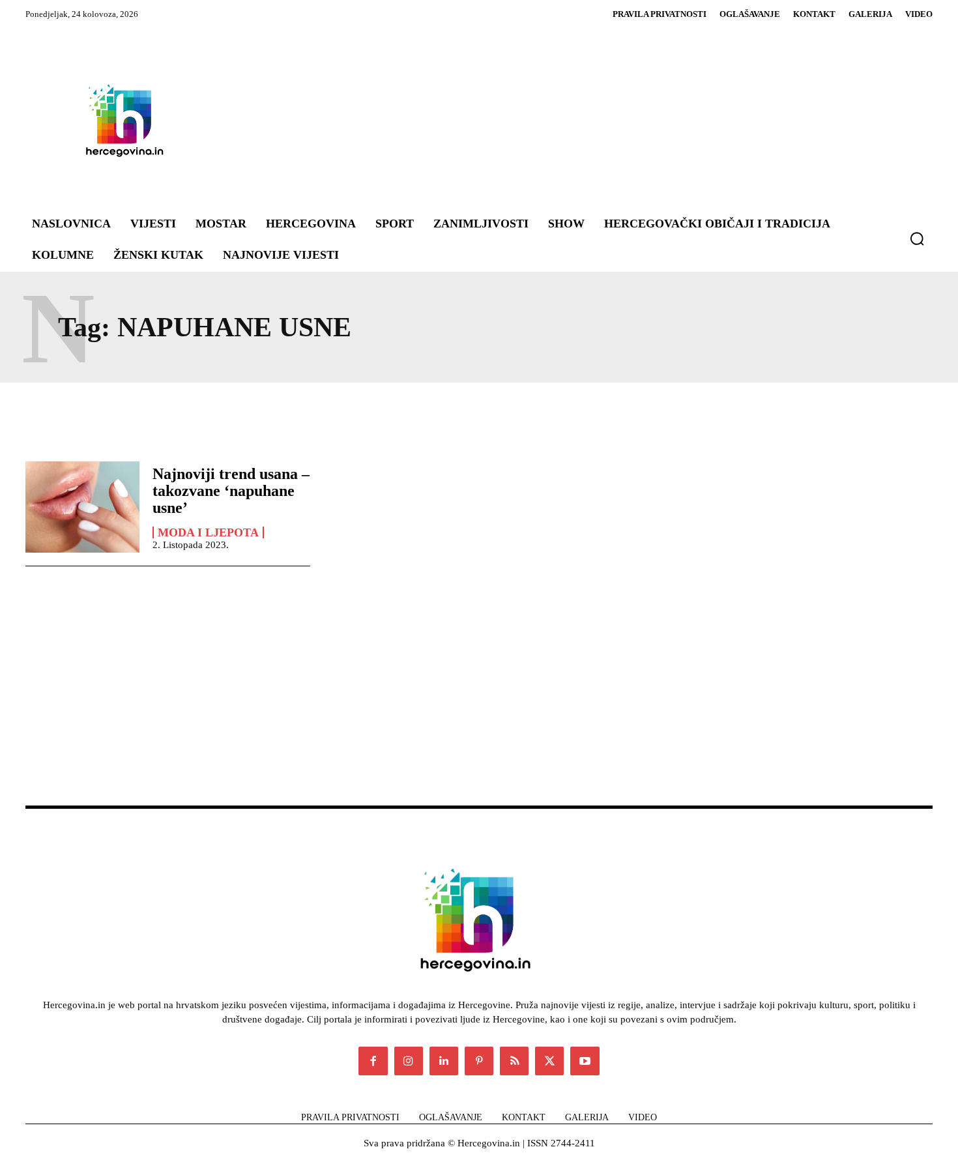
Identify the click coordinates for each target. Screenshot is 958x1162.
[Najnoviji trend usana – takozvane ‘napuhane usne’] (82, 507)
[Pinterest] (479, 1061)
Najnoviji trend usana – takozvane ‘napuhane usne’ (231, 491)
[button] (917, 238)
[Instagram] (408, 1061)
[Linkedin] (443, 1061)
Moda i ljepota (208, 532)
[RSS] (514, 1061)
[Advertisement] (557, 120)
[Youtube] (584, 1061)
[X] (549, 1061)
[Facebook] (372, 1061)
